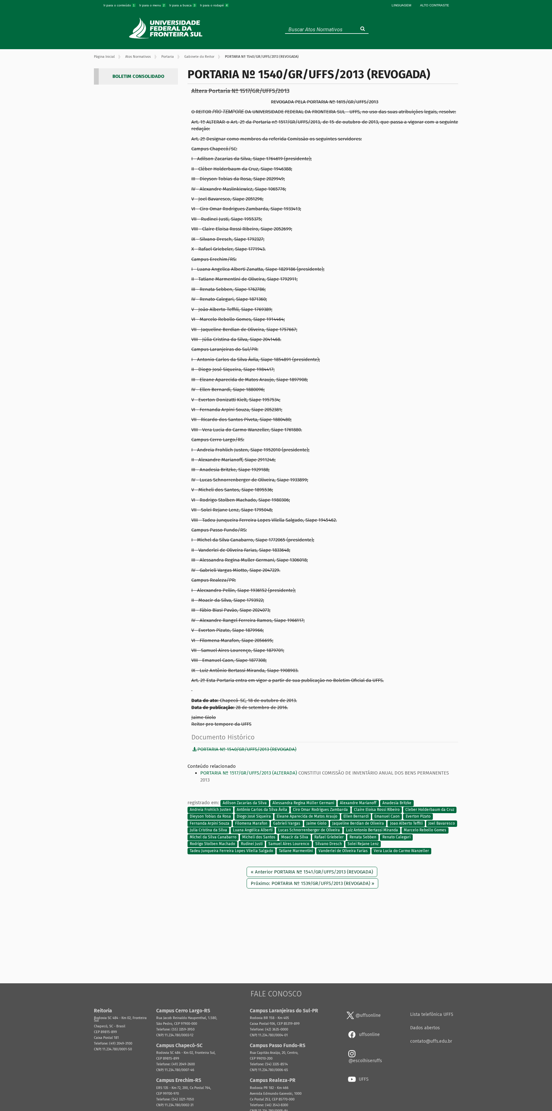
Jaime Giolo (316, 823)
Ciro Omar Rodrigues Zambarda (320, 809)
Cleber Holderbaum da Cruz (429, 809)
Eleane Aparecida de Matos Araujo (307, 816)
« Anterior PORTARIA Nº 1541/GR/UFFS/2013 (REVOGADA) (312, 872)
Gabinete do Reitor (199, 57)
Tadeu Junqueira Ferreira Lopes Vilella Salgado (231, 851)
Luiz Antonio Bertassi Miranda (372, 830)
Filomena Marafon (251, 823)
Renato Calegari (396, 837)
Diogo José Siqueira (254, 816)
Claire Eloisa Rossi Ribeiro (377, 809)
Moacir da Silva (294, 837)
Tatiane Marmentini (296, 851)
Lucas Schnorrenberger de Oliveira (309, 830)
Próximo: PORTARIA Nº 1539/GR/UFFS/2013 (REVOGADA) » (312, 883)
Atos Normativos (138, 57)
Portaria (167, 57)
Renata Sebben (362, 837)
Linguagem (401, 5)
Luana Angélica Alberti (252, 830)
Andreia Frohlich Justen (210, 809)
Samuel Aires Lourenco (288, 844)
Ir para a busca (182, 5)
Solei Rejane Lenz (363, 844)
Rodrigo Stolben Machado (212, 844)
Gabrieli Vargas (286, 823)
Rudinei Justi (252, 844)
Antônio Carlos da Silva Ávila (262, 809)
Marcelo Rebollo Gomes (425, 830)
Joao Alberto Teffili (406, 823)
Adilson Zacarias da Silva (245, 803)
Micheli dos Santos (258, 837)
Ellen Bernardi (356, 816)
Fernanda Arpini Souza (209, 823)
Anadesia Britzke (396, 803)
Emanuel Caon (387, 816)
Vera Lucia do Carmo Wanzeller (401, 851)
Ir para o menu (152, 5)
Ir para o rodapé (214, 5)
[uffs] (167, 28)
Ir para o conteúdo (119, 5)
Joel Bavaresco (441, 823)
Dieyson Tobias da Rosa (210, 816)
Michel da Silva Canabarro (213, 837)
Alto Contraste (434, 5)
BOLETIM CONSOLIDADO (138, 76)
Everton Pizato (418, 816)
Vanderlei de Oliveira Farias (343, 851)
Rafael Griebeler (329, 837)
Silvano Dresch (328, 844)
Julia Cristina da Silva (208, 830)
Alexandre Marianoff (358, 803)
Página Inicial (104, 57)
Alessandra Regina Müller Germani (303, 803)
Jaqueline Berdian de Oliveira (358, 823)
